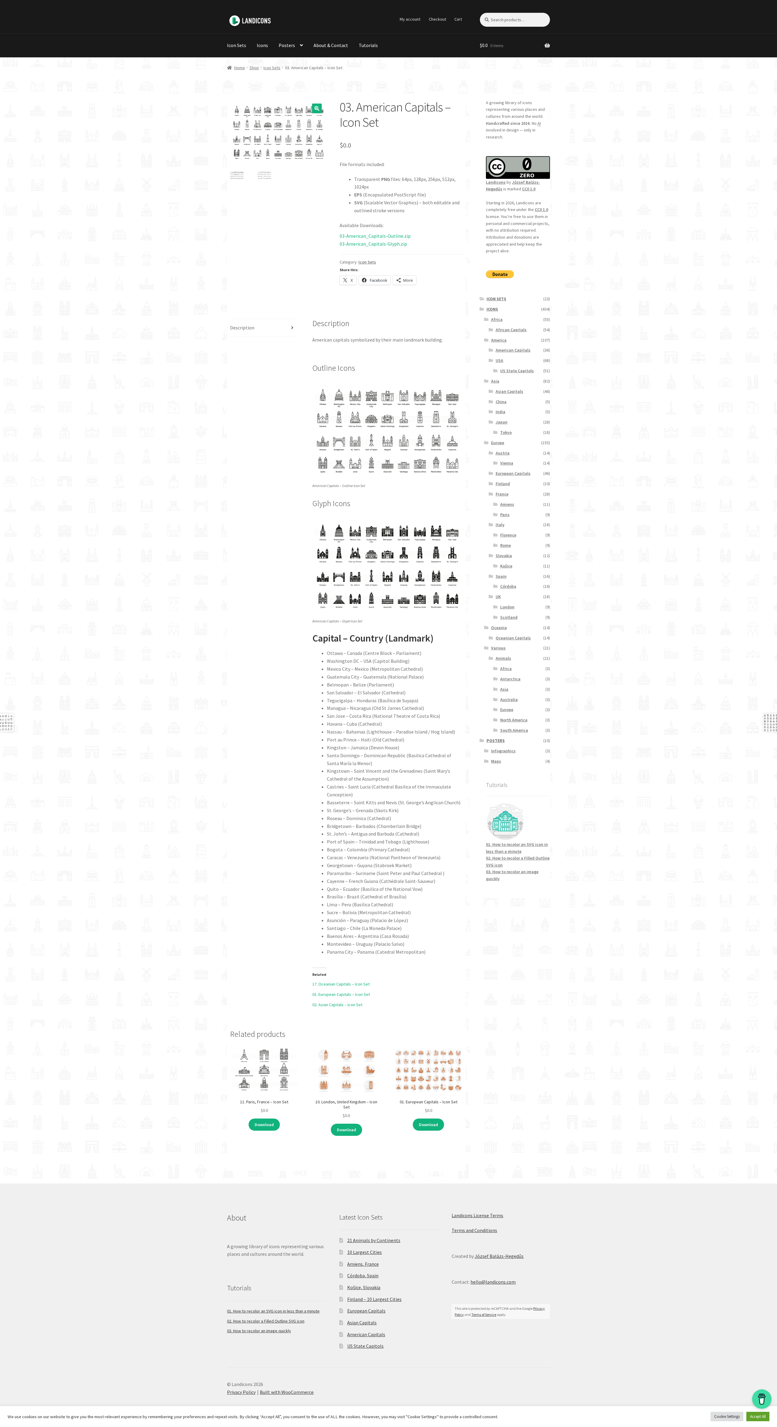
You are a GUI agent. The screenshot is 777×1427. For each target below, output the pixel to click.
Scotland (508, 617)
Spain (501, 576)
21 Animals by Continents (373, 1240)
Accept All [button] (758, 1416)
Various (498, 648)
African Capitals (511, 329)
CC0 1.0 (528, 189)
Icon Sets (236, 45)
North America (514, 720)
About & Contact (331, 45)
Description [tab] (242, 328)
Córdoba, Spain (362, 1275)
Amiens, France (363, 1264)
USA (499, 360)
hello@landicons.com (493, 1282)
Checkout (437, 19)
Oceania (499, 627)
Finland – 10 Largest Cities (374, 1299)
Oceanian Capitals (513, 638)
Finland (503, 483)
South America (514, 730)
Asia (495, 381)
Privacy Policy (241, 1392)
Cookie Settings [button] (727, 1416)
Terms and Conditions (474, 1230)
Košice (506, 566)
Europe (497, 442)
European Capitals (513, 473)
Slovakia (504, 555)
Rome (505, 545)
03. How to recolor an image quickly (259, 1330)
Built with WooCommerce (287, 1392)
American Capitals (513, 350)
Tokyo (506, 432)
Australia (509, 699)
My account (410, 19)
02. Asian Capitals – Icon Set (337, 1004)
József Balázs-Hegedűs (499, 1256)
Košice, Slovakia (363, 1287)
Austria (503, 453)
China (501, 401)
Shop (254, 67)
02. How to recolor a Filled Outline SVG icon (265, 1321)
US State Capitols (517, 370)
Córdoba (508, 586)
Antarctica (510, 679)
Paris (505, 514)
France (502, 494)
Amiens (507, 504)
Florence (508, 535)
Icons (262, 45)
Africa (497, 319)
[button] (317, 108)
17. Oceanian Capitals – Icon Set (341, 984)
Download (264, 1124)
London (507, 607)
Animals (503, 658)
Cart (458, 19)
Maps (496, 761)
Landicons (496, 182)
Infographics (503, 751)
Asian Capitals (509, 391)
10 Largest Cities (364, 1252)
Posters (287, 45)
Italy (500, 524)
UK (498, 596)
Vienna (506, 463)
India (500, 411)
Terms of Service (483, 1314)
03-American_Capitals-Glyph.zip (373, 244)
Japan (501, 422)
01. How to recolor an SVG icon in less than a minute (273, 1311)
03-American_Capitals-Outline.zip (375, 236)
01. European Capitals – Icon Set (341, 994)
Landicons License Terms (477, 1215)
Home (239, 67)
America (499, 340)
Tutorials (368, 45)
